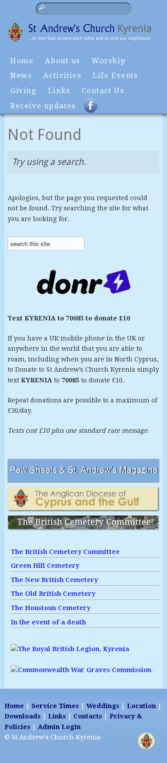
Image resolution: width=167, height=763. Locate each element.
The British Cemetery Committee (65, 551)
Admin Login (59, 726)
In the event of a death (48, 622)
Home (21, 61)
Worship (109, 61)
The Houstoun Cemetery (50, 607)
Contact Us (102, 90)
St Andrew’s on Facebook (96, 109)
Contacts (87, 716)
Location (141, 706)
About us (62, 61)
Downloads (22, 716)
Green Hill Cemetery (45, 565)
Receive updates (43, 106)
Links (59, 90)
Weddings (102, 706)
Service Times (55, 706)
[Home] (83, 41)
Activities (62, 75)
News (21, 75)
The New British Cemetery (54, 579)
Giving (23, 90)
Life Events (115, 75)
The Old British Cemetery (53, 593)
